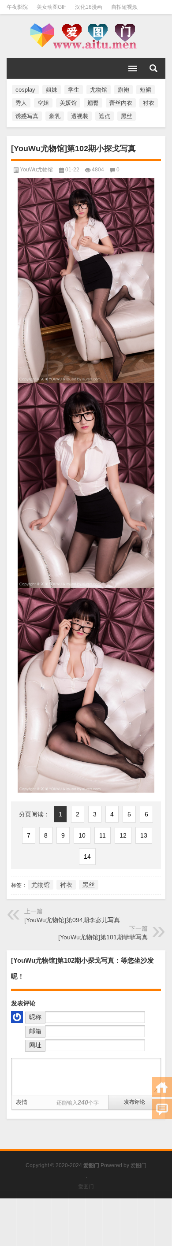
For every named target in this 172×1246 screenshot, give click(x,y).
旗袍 (123, 89)
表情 (21, 1102)
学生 (73, 89)
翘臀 (93, 103)
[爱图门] (86, 36)
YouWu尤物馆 (36, 170)
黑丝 (126, 116)
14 (87, 856)
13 (143, 835)
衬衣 (148, 103)
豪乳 (54, 116)
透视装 (79, 116)
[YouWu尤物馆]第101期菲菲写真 (103, 937)
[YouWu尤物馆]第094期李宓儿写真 (72, 919)
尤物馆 (98, 89)
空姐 (43, 103)
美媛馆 (68, 103)
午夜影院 (17, 7)
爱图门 (138, 1165)
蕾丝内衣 (120, 103)
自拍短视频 (124, 7)
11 (102, 835)
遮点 (104, 116)
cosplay (25, 89)
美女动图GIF (51, 7)
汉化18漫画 (88, 7)
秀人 (21, 103)
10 (82, 835)
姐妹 (51, 89)
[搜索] (153, 68)
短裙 (145, 89)
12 (123, 835)
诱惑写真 (26, 116)
